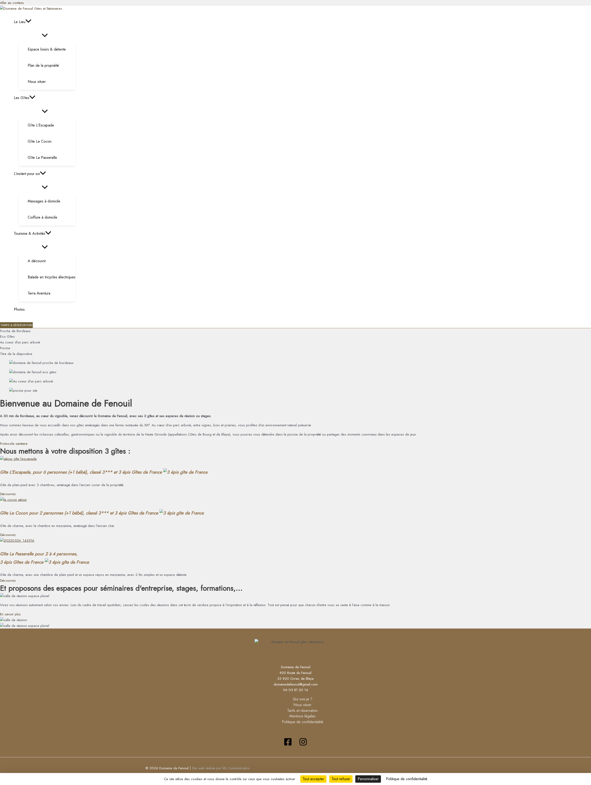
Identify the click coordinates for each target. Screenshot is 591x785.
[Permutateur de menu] (44, 35)
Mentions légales (302, 716)
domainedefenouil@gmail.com (296, 684)
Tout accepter (313, 779)
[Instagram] (303, 744)
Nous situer (302, 704)
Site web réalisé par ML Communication (221, 768)
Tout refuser (341, 779)
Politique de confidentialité (302, 722)
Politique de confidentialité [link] (406, 779)
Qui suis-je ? (302, 699)
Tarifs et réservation (302, 710)
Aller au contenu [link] (12, 2)
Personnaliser (368, 779)
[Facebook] (288, 744)
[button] (28, 22)
